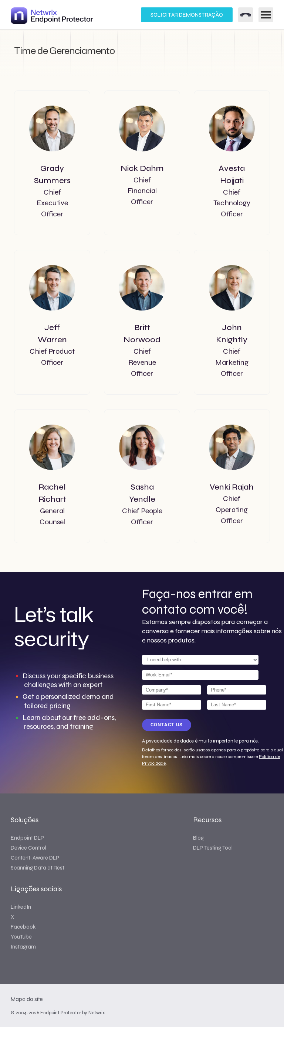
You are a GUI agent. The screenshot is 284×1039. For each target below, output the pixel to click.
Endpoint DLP (27, 837)
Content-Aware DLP (35, 857)
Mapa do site (27, 999)
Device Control (28, 847)
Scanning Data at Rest (37, 867)
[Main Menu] (265, 14)
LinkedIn (21, 906)
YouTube (21, 936)
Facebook (23, 926)
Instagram (23, 946)
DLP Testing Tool (213, 847)
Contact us (167, 724)
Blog (198, 837)
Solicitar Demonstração (187, 14)
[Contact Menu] (245, 14)
